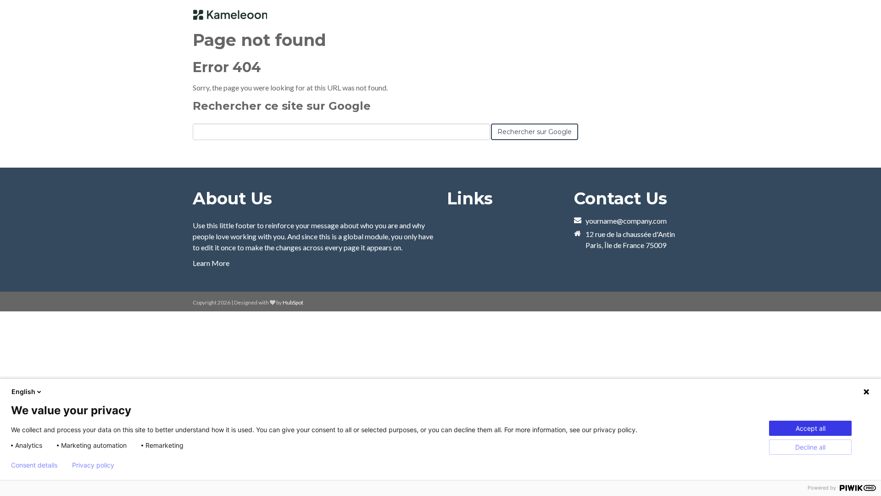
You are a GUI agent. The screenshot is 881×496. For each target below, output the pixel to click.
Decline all (810, 447)
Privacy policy (93, 465)
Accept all (810, 428)
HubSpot (293, 302)
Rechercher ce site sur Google (282, 106)
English (23, 391)
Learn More (211, 263)
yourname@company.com (626, 220)
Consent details (34, 465)
